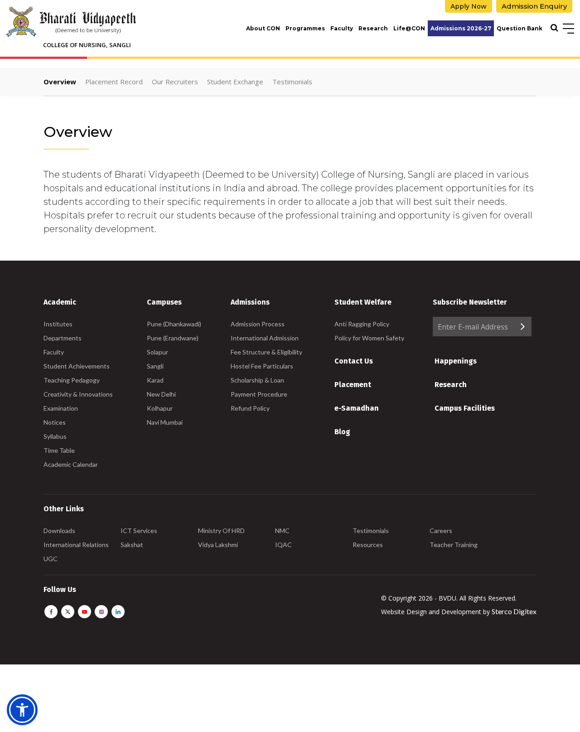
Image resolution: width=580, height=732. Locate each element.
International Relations (76, 544)
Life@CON (409, 28)
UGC (51, 558)
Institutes (58, 324)
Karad (155, 380)
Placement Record (114, 81)
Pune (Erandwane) (172, 338)
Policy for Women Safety (369, 338)
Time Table (59, 450)
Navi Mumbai (165, 422)
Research (373, 28)
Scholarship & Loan (257, 380)
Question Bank (519, 28)
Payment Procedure (259, 394)
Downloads (59, 530)
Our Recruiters (175, 81)
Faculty (341, 28)
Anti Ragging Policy (361, 324)
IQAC (283, 544)
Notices (55, 422)
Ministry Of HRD (221, 530)
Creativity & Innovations (78, 394)
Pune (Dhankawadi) (174, 324)
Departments (63, 338)
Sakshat (132, 544)
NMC (282, 530)
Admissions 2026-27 (460, 28)
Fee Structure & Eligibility (266, 352)
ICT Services (139, 530)
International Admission (265, 338)
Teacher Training (454, 544)
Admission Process (258, 324)
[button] (22, 710)
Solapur (157, 352)
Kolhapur (160, 408)
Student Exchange (235, 81)
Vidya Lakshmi (218, 544)
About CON (263, 28)
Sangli (155, 366)
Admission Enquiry (534, 6)
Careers (441, 530)
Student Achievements (77, 366)
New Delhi (161, 394)
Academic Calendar (71, 464)
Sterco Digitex (514, 611)
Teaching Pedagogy (72, 380)
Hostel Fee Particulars (262, 366)
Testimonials (292, 81)
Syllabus (55, 436)
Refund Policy (250, 408)
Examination (61, 408)
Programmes (305, 28)
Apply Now (468, 6)
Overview (60, 81)
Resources (368, 544)
